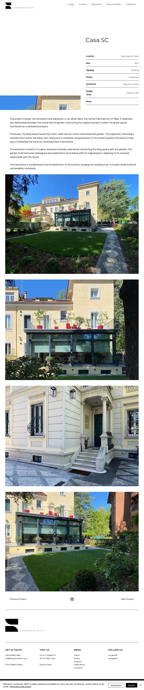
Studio (77, 659)
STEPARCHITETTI (24, 8)
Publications (79, 665)
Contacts (78, 668)
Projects (77, 662)
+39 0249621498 (12, 655)
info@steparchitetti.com (16, 659)
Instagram (113, 659)
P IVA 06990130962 (13, 665)
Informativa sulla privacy (20, 686)
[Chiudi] (140, 685)
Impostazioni (116, 685)
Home (76, 655)
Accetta (131, 685)
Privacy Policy (46, 665)
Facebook (113, 655)
